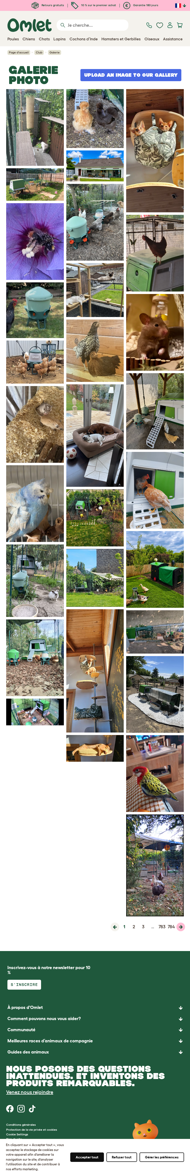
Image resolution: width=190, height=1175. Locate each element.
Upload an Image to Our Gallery (131, 75)
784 (171, 926)
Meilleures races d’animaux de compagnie (50, 1040)
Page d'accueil (19, 52)
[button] (95, 1052)
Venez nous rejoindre (29, 1092)
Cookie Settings (17, 1134)
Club (39, 52)
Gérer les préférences (162, 1157)
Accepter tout (87, 1157)
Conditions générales (21, 1124)
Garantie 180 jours (145, 5)
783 (162, 926)
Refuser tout (122, 1157)
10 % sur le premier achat (98, 5)
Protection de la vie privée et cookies (31, 1129)
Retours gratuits (52, 5)
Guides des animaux (28, 1052)
